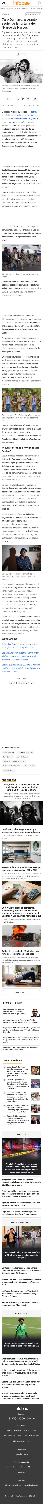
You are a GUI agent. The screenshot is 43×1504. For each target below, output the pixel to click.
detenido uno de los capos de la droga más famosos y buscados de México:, (21, 115)
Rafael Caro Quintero (26, 752)
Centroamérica (34, 1436)
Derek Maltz (20, 8)
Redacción (18, 1454)
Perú (25, 1436)
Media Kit (21, 1472)
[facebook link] (9, 1418)
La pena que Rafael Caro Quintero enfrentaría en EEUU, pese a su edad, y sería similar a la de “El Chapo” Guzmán (21, 668)
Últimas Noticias (18, 1441)
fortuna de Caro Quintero (11, 766)
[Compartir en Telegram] (28, 98)
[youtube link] (24, 1418)
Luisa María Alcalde (7, 8)
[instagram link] (19, 1418)
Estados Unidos (9, 1436)
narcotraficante (22, 757)
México (4, 14)
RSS (28, 1441)
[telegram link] (29, 1418)
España (33, 1430)
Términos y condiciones (13, 1485)
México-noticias (8, 752)
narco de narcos (8, 770)
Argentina (17, 1430)
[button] (3, 3)
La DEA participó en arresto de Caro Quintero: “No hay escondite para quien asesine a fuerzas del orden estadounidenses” (21, 656)
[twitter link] (14, 1418)
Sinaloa (27, 8)
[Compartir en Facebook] (13, 98)
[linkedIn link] (33, 1418)
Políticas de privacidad (30, 1485)
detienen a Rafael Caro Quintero (14, 761)
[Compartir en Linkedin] (23, 98)
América (9, 1430)
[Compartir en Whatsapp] (8, 98)
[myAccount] (39, 3)
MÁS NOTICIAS (21, 993)
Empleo (26, 1454)
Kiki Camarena (30, 766)
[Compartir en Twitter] (18, 98)
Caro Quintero (8, 757)
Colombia (26, 1430)
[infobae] (21, 3)
